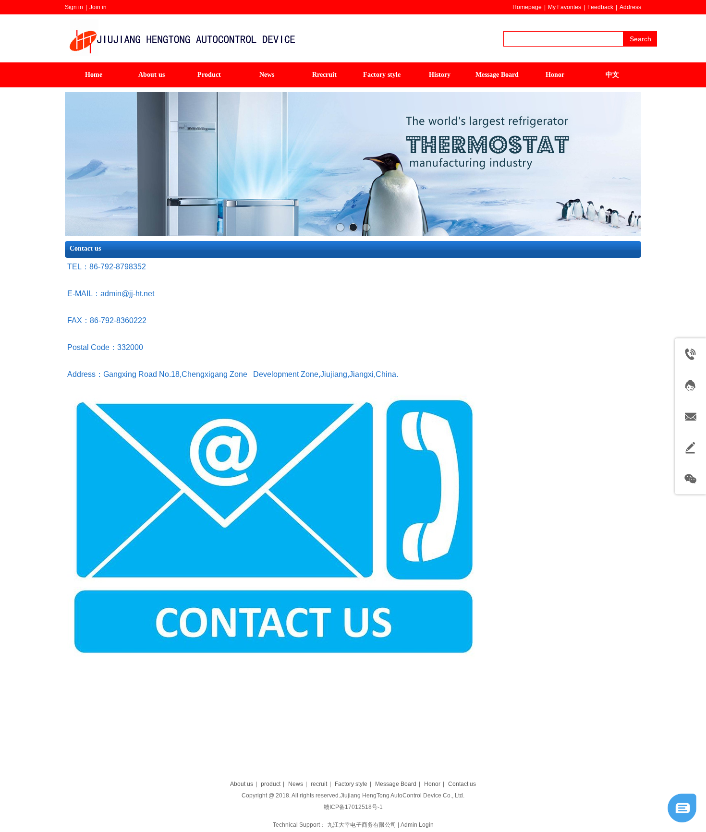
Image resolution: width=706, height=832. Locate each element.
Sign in (74, 7)
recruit (319, 784)
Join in (98, 7)
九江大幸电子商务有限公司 (361, 824)
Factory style (351, 784)
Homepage (527, 7)
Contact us (462, 784)
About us (241, 784)
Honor (432, 784)
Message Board (395, 784)
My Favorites (564, 7)
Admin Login (417, 824)
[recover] (682, 820)
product (270, 784)
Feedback (600, 7)
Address (630, 7)
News (295, 784)
